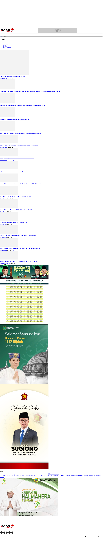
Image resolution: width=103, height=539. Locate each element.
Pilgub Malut (55, 475)
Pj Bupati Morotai (84, 475)
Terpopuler (4, 45)
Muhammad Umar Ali (12, 475)
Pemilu (38, 475)
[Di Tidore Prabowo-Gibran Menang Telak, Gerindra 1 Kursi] (9, 220)
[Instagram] (4, 532)
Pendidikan (44, 475)
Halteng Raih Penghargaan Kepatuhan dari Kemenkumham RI (14, 119)
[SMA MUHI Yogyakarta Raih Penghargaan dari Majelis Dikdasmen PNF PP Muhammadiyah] (9, 181)
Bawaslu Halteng (11, 473)
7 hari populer (5, 46)
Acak (3, 48)
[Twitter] (7, 532)
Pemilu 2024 (41, 475)
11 (2, 264)
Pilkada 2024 (63, 475)
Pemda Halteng (29, 475)
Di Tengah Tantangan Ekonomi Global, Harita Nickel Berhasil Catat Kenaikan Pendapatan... (21, 209)
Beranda (1, 36)
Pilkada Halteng (70, 475)
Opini (19, 475)
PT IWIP (96, 475)
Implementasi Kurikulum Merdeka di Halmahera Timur (12, 76)
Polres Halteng (90, 475)
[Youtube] (12, 532)
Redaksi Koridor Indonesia (5, 263)
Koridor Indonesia (3, 78)
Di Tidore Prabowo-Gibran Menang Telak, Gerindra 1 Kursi (13, 222)
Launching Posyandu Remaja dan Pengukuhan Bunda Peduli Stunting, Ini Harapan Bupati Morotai (22, 105)
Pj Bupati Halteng (77, 475)
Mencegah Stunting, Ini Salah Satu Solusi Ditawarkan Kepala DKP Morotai (17, 158)
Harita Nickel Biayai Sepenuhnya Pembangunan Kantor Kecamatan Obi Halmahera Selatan (20, 133)
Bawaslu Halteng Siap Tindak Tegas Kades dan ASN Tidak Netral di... (16, 196)
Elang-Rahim (42, 473)
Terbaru (4, 43)
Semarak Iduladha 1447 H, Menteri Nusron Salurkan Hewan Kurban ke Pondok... (18, 261)
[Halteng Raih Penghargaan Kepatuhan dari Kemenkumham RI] (7, 117)
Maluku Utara (3, 475)
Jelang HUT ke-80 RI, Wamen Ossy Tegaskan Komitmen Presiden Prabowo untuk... (19, 145)
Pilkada (58, 475)
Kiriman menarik (5, 44)
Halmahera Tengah (53, 474)
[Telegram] (9, 532)
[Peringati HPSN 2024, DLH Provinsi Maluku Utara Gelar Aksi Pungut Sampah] (9, 233)
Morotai (8, 475)
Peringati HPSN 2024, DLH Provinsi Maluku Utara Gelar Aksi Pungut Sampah (18, 235)
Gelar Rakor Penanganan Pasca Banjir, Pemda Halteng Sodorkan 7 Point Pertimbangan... (20, 248)
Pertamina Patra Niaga (48, 475)
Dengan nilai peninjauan (7, 47)
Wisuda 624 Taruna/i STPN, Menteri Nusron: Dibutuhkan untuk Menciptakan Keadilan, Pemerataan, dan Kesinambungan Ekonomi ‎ (30, 91)
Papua (21, 475)
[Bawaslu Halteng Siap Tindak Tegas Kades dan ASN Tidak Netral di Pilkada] (9, 194)
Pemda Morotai (34, 475)
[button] (102, 26)
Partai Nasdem (24, 475)
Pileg (52, 475)
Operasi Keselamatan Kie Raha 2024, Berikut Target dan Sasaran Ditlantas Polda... (18, 171)
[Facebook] (1, 532)
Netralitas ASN (17, 475)
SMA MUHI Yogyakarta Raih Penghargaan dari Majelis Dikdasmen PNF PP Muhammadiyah (21, 183)
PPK (94, 475)
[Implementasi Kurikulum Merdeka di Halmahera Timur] (14, 74)
